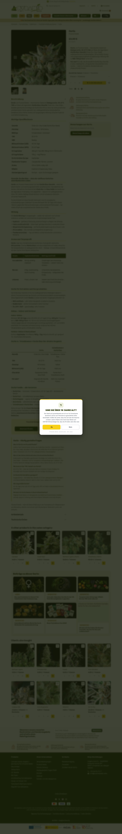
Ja (52, 427)
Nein (70, 427)
